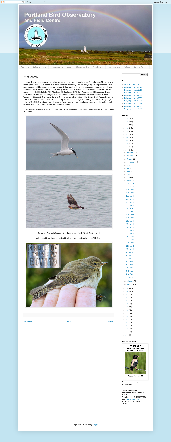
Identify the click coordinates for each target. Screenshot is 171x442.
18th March (130, 224)
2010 (127, 304)
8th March (129, 255)
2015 (127, 288)
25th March (130, 202)
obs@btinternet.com (134, 399)
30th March (130, 187)
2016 (127, 150)
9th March (129, 252)
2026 (127, 119)
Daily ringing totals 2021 (133, 95)
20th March (130, 218)
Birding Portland (141, 67)
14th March (130, 237)
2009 (127, 307)
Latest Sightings (40, 67)
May (128, 175)
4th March (129, 268)
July (128, 168)
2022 (127, 131)
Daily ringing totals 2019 (133, 90)
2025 (127, 122)
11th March (130, 246)
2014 (127, 291)
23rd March (130, 208)
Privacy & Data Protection (61, 67)
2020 (127, 137)
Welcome (25, 67)
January (130, 284)
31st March (130, 183)
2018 (127, 144)
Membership (98, 67)
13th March (130, 240)
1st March (129, 277)
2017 (127, 147)
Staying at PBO (82, 67)
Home (69, 322)
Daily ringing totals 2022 (133, 98)
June (129, 171)
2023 (127, 128)
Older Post (110, 322)
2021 (127, 134)
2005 (127, 319)
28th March (130, 193)
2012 (127, 297)
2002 (127, 329)
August (129, 165)
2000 (127, 335)
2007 (127, 313)
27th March (130, 196)
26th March (130, 199)
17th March (130, 227)
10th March (130, 249)
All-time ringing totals (131, 84)
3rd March (130, 271)
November (131, 156)
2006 (127, 316)
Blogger (95, 425)
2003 (127, 326)
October (130, 159)
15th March (130, 233)
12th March (130, 243)
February (130, 281)
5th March (129, 265)
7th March (129, 258)
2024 (127, 125)
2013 (127, 294)
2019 (127, 141)
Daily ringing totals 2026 (133, 109)
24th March (130, 205)
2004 (127, 322)
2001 (127, 332)
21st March (130, 215)
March (129, 181)
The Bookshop (114, 67)
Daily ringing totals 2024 (133, 104)
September (131, 162)
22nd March (130, 212)
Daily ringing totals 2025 (133, 106)
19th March (130, 221)
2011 (127, 301)
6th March (129, 262)
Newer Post (28, 322)
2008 (127, 310)
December (131, 153)
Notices (127, 67)
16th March (130, 230)
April (128, 178)
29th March (130, 190)
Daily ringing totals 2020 (133, 93)
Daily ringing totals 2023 (133, 101)
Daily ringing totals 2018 (133, 87)
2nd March (130, 274)
